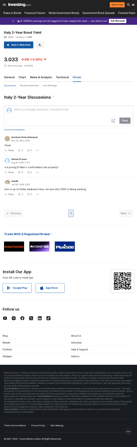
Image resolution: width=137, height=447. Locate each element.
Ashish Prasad (19, 159)
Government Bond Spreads (99, 13)
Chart (22, 77)
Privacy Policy (38, 425)
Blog (5, 335)
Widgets (7, 356)
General (9, 77)
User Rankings (50, 85)
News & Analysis (41, 77)
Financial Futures (35, 13)
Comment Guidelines (14, 129)
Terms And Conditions (15, 425)
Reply (11, 150)
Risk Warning (57, 425)
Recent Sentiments (29, 85)
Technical (62, 77)
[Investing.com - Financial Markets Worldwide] (19, 5)
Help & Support (79, 349)
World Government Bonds (64, 13)
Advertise (76, 342)
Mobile (6, 342)
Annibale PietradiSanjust (24, 137)
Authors (75, 356)
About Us (76, 335)
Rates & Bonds (12, 13)
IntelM (14, 181)
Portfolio (7, 349)
